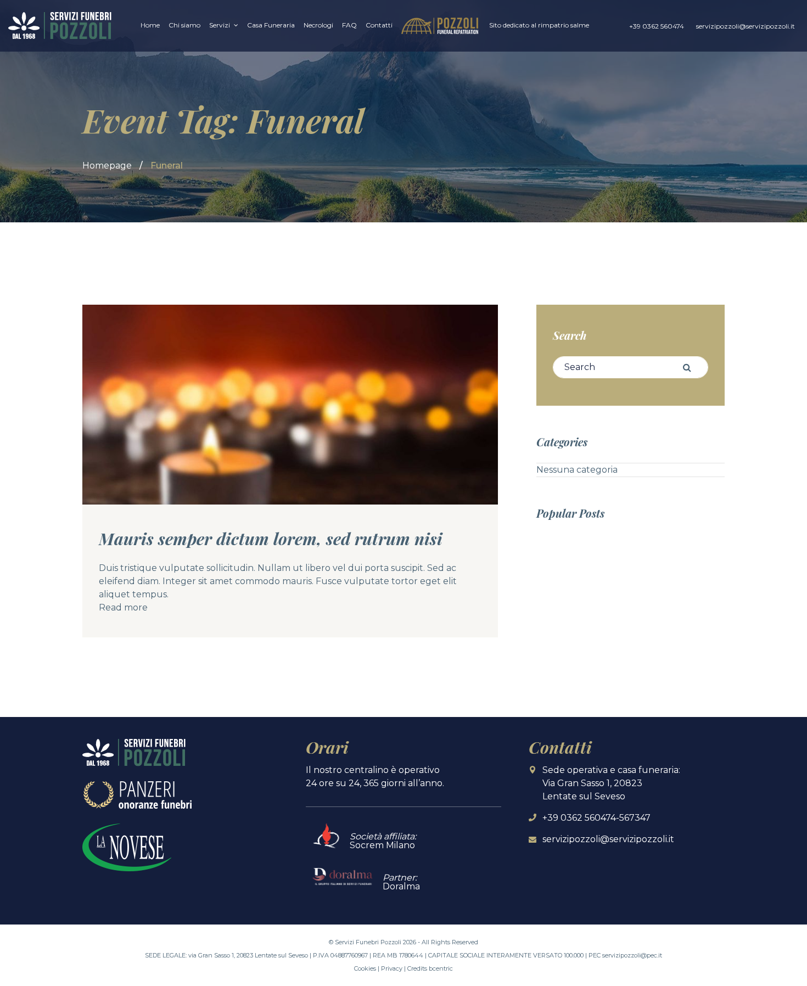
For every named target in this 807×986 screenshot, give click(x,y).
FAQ (349, 25)
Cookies (365, 968)
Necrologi (318, 25)
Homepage (107, 165)
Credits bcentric (430, 968)
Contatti (379, 25)
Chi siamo (184, 25)
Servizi (219, 25)
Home (150, 25)
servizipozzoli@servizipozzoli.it (745, 26)
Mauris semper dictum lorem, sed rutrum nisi (270, 539)
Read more (123, 607)
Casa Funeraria (271, 25)
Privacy (391, 968)
